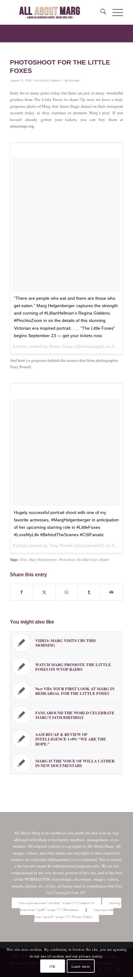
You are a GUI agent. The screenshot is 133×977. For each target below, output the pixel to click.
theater (104, 559)
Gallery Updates (50, 80)
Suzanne (74, 80)
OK (52, 966)
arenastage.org (22, 126)
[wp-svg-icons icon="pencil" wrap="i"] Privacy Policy (73, 913)
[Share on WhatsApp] (67, 592)
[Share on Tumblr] (89, 592)
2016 (23, 559)
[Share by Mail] (112, 592)
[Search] (100, 12)
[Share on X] (44, 592)
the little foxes (87, 559)
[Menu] (114, 12)
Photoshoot (67, 559)
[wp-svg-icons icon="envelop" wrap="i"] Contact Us (56, 902)
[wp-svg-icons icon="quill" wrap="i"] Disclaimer (71, 906)
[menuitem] (100, 12)
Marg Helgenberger (43, 559)
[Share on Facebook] (21, 592)
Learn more (80, 966)
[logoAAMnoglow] (55, 12)
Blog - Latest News (30, 33)
